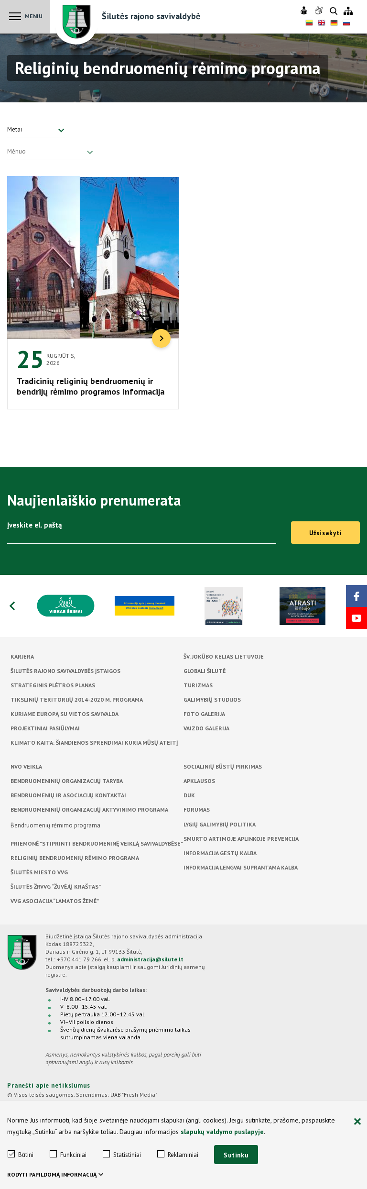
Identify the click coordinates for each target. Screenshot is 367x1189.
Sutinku (236, 1155)
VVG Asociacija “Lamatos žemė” (55, 900)
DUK (189, 795)
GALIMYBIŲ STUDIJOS (212, 699)
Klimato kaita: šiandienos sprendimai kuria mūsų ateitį (94, 742)
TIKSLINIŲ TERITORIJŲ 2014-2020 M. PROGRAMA (77, 699)
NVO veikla (26, 766)
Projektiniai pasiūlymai (45, 728)
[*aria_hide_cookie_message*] (357, 1122)
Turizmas (198, 685)
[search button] (333, 11)
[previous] (12, 606)
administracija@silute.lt (150, 959)
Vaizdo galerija (206, 728)
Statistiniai (127, 1155)
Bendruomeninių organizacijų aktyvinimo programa (89, 809)
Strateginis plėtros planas (53, 685)
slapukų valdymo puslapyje (222, 1131)
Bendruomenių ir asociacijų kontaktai (68, 795)
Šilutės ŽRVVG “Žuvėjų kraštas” (56, 886)
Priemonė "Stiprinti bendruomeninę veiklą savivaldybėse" (97, 843)
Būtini (25, 1155)
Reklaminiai (183, 1155)
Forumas (197, 809)
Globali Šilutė (205, 670)
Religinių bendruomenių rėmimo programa (75, 857)
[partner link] (65, 606)
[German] (334, 24)
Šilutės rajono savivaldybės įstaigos (65, 670)
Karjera (22, 656)
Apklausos (199, 780)
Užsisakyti (325, 533)
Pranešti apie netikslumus (48, 1085)
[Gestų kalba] (320, 11)
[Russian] (346, 24)
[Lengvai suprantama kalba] (305, 11)
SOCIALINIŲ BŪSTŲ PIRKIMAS (223, 766)
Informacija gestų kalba (220, 853)
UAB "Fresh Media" (133, 1094)
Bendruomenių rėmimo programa (55, 825)
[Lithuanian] (309, 24)
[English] (321, 24)
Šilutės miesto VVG (39, 872)
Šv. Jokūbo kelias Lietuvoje (224, 656)
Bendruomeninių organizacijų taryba (67, 780)
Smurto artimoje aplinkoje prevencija (241, 838)
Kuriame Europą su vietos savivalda (65, 713)
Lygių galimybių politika (220, 824)
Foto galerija (204, 713)
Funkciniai (73, 1155)
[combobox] (36, 129)
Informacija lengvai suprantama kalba (241, 867)
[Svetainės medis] (348, 11)
